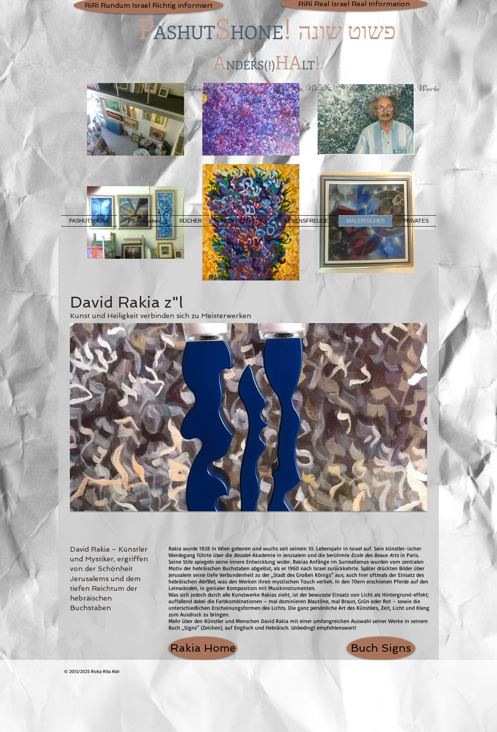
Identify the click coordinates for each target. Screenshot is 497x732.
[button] (248, 430)
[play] (384, 518)
